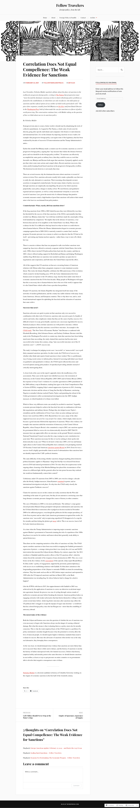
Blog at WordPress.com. (70, 804)
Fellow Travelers (70, 5)
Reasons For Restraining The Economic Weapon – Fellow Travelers (55, 758)
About (53, 18)
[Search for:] (110, 70)
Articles (71, 83)
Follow (100, 105)
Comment (76, 785)
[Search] (121, 70)
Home (45, 18)
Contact (83, 18)
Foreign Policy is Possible (68, 18)
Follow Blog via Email (106, 82)
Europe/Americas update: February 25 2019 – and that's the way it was (56, 748)
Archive (92, 18)
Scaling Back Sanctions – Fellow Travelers (46, 753)
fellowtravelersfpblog (54, 83)
